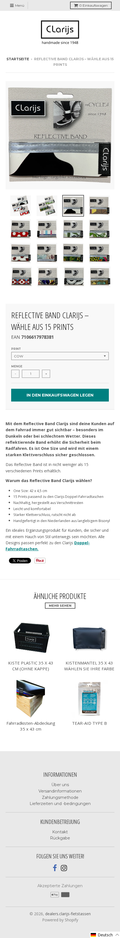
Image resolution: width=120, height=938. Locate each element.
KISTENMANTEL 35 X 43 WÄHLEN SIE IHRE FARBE (89, 665)
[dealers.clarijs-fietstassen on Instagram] (64, 868)
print (16, 349)
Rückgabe (60, 838)
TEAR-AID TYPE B (89, 723)
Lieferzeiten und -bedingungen (60, 803)
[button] (105, 935)
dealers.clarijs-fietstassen (68, 913)
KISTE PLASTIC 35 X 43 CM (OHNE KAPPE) (30, 665)
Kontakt (60, 831)
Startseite (17, 59)
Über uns (60, 784)
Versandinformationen (60, 791)
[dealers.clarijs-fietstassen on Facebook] (55, 868)
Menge (16, 366)
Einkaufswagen (93, 5)
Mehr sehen (60, 606)
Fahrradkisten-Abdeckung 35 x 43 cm (30, 726)
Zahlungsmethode (60, 797)
